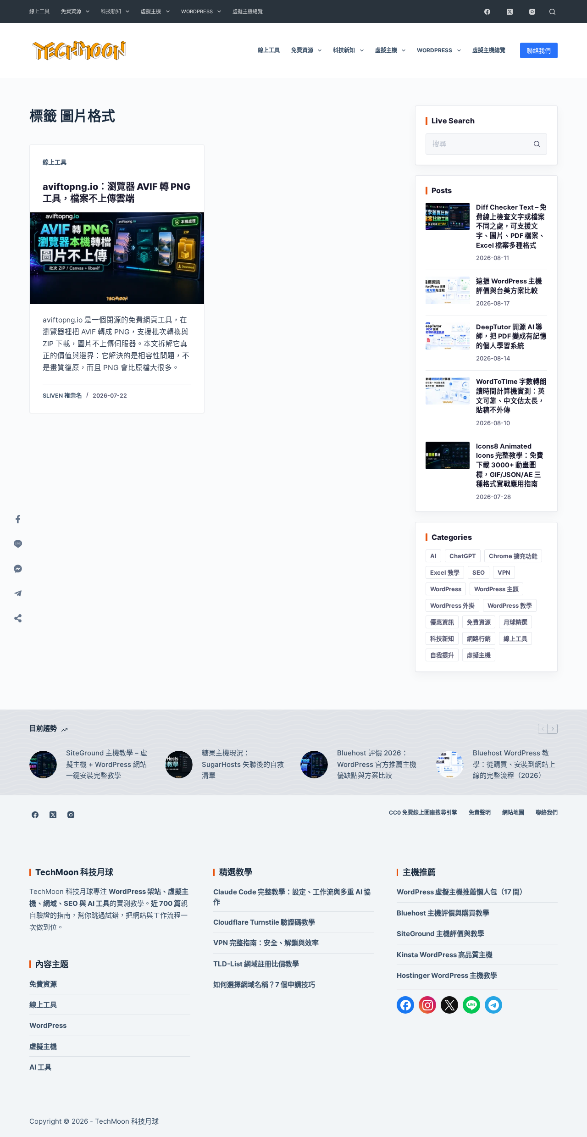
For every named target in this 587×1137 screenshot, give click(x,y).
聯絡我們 (539, 50)
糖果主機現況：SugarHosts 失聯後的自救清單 (243, 764)
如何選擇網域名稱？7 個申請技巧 (264, 984)
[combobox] (476, 144)
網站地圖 (513, 812)
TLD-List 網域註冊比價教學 (256, 964)
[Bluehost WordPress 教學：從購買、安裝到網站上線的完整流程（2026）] (450, 764)
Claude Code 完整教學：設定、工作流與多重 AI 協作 (292, 896)
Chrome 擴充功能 (513, 556)
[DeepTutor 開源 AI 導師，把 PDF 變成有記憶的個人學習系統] (448, 336)
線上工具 (39, 11)
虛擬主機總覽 (248, 11)
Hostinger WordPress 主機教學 (447, 975)
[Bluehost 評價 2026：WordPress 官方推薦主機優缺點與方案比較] (314, 764)
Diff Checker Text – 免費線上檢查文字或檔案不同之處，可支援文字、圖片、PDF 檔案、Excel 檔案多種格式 (511, 226)
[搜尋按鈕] (536, 144)
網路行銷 (479, 638)
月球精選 (515, 622)
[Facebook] (487, 11)
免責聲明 (480, 812)
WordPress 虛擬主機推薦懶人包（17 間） (461, 891)
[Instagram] (531, 11)
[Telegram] (493, 1005)
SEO (478, 572)
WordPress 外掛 (452, 605)
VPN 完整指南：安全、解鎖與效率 (266, 942)
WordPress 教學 (509, 605)
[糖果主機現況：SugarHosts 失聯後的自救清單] (179, 764)
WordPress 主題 (496, 589)
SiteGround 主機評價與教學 (440, 933)
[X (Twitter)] (509, 11)
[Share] (18, 618)
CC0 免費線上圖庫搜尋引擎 (423, 812)
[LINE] (471, 1005)
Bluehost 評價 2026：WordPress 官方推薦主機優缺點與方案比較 (376, 764)
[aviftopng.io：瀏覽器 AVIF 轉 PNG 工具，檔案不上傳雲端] (117, 258)
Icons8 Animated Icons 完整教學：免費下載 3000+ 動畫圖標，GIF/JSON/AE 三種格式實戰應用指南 (509, 465)
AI (433, 556)
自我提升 (442, 655)
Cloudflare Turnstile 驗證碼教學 (264, 922)
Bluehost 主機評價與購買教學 (443, 913)
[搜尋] (552, 11)
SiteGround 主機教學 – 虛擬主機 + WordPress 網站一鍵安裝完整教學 (106, 764)
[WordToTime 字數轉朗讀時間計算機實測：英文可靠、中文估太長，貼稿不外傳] (448, 391)
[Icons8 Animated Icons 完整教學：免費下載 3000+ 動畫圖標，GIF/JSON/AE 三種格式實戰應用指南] (448, 455)
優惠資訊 (442, 622)
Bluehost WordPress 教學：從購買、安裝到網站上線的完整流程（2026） (514, 764)
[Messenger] (18, 568)
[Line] (18, 544)
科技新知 (111, 11)
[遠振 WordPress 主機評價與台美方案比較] (448, 290)
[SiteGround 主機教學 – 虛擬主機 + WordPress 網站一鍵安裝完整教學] (43, 764)
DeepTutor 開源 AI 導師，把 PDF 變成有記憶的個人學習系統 (511, 336)
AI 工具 (40, 1067)
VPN (504, 572)
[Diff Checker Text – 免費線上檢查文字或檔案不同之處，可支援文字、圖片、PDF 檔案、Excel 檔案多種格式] (448, 216)
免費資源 (71, 11)
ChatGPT (462, 556)
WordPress (197, 11)
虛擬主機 (151, 11)
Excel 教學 (445, 572)
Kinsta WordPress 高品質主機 (445, 954)
